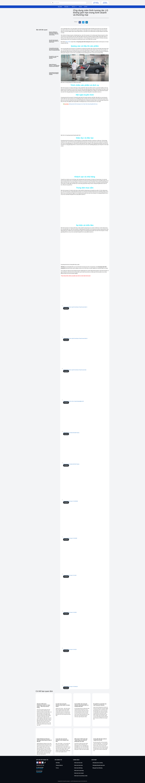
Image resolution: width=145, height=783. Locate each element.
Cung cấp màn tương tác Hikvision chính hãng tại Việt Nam (54, 73)
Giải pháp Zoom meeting (98, 762)
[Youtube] (40, 762)
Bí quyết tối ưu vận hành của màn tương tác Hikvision (53, 57)
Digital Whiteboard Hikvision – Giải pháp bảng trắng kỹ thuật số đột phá (54, 65)
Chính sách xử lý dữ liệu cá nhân (80, 775)
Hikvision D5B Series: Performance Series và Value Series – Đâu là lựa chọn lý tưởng (53, 33)
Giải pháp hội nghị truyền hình (99, 765)
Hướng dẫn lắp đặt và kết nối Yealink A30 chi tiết (100, 739)
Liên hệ (85, 6)
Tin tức (80, 6)
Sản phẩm (60, 6)
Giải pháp (66, 6)
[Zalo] (42, 762)
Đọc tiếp (66, 308)
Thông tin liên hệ (59, 765)
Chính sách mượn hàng (79, 770)
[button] (80, 22)
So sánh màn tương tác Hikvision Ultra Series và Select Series (53, 41)
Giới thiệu (58, 762)
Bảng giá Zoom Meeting (97, 767)
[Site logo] (42, 2)
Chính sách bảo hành (78, 765)
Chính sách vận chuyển (79, 773)
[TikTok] (45, 762)
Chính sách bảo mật (78, 762)
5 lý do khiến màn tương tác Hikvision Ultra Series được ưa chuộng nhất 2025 (54, 49)
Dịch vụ (73, 6)
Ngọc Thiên (68, 41)
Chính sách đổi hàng (78, 767)
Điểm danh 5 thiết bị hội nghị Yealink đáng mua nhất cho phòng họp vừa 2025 (80, 740)
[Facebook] (37, 762)
